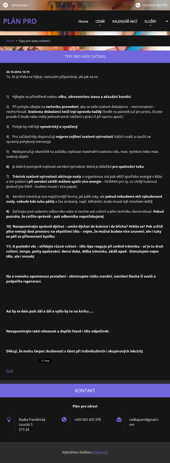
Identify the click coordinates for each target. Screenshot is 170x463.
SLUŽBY (150, 21)
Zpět (9, 371)
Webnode (100, 452)
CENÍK (100, 21)
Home (83, 21)
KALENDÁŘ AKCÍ (124, 21)
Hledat (5, 5)
